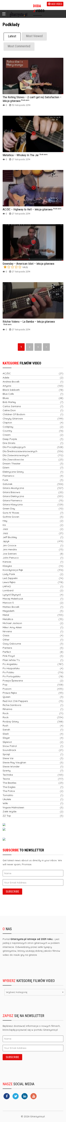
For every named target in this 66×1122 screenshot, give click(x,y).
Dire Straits (9, 443)
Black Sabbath (11, 389)
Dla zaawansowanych (16, 455)
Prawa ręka (10, 692)
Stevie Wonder (11, 766)
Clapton (7, 422)
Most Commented (19, 46)
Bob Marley (9, 402)
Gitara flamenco (12, 500)
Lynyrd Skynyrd (12, 594)
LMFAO (7, 586)
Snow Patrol (10, 746)
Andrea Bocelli (11, 381)
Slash (6, 733)
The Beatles (9, 782)
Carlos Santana (12, 406)
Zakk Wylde (9, 811)
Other (6, 639)
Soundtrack (9, 750)
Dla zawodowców (13, 459)
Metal (6, 614)
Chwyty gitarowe (13, 418)
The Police (9, 791)
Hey (5, 520)
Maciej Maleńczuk (13, 598)
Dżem (6, 467)
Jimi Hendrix (10, 549)
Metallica (8, 619)
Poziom (7, 688)
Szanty (7, 770)
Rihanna (7, 709)
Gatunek (7, 484)
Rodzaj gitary (11, 721)
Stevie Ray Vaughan (14, 762)
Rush (5, 725)
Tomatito (8, 795)
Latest (12, 36)
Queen (6, 696)
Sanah (6, 729)
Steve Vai (8, 758)
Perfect (7, 651)
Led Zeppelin (10, 578)
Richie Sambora (12, 705)
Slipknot (7, 742)
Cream (7, 434)
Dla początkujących (14, 447)
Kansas (7, 561)
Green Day (9, 508)
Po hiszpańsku (11, 668)
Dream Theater (11, 463)
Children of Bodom (14, 414)
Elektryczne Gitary (13, 471)
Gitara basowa (11, 492)
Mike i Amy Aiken (12, 627)
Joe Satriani (10, 553)
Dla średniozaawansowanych (20, 451)
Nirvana (7, 631)
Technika (8, 774)
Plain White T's (11, 660)
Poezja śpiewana (13, 680)
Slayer (6, 737)
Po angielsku (10, 664)
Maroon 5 (8, 602)
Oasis (6, 635)
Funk (5, 480)
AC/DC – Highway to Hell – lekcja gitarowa (32, 209)
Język (6, 541)
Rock (5, 713)
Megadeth (8, 610)
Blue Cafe (8, 393)
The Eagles (9, 787)
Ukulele (7, 799)
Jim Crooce (9, 545)
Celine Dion (9, 410)
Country (7, 430)
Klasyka (7, 565)
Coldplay (8, 426)
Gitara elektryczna (13, 496)
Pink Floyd (9, 655)
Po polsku (8, 672)
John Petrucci (11, 557)
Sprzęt (6, 754)
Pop (5, 684)
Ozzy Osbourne (12, 643)
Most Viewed (34, 36)
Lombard (8, 590)
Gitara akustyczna (13, 488)
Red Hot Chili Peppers (15, 701)
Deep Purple (10, 439)
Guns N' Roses (11, 512)
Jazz (5, 529)
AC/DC (7, 373)
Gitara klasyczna (13, 504)
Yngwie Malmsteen (13, 807)
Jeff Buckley (10, 537)
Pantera (7, 647)
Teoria (6, 778)
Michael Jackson (12, 623)
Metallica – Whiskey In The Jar (25, 155)
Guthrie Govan (11, 516)
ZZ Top (7, 815)
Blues (6, 398)
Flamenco (8, 475)
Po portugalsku (11, 676)
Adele (6, 377)
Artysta (7, 385)
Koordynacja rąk (13, 570)
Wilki (5, 803)
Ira (4, 525)
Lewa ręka (9, 582)
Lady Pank (9, 574)
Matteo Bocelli (11, 606)
